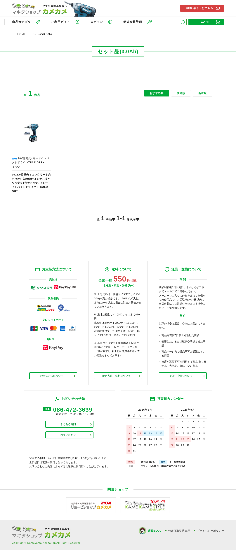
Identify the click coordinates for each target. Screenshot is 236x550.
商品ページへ (31, 153)
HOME (21, 34)
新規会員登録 (132, 21)
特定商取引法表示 (179, 530)
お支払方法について (51, 375)
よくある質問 (68, 424)
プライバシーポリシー (210, 530)
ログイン (97, 21)
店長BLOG (155, 530)
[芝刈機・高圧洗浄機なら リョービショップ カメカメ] (91, 504)
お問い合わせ (68, 434)
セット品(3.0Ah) (41, 34)
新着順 (202, 93)
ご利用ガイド (60, 21)
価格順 (181, 93)
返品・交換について (181, 375)
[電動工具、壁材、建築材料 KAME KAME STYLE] (145, 504)
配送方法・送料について (116, 375)
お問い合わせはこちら (199, 8)
